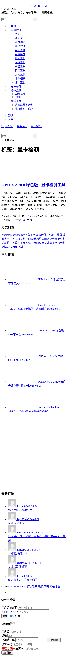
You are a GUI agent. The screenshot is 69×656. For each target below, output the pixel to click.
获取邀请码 (8, 648)
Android (5, 234)
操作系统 (14, 90)
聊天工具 (20, 58)
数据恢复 (52, 238)
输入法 (19, 38)
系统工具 (20, 66)
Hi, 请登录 (7, 126)
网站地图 (54, 586)
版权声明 (43, 586)
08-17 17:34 (24, 564)
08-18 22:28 (37, 536)
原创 (17, 34)
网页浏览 (20, 42)
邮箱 (4, 635)
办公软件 (20, 46)
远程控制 (17, 246)
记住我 (16, 616)
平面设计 (20, 50)
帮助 (10, 115)
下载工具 (30, 234)
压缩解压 (51, 234)
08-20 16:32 (22, 508)
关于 (10, 119)
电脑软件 (14, 30)
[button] (3, 220)
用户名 (5, 631)
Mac (12, 234)
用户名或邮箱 (9, 607)
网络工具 (20, 62)
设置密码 (6, 644)
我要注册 (22, 126)
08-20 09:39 (23, 521)
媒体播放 (20, 54)
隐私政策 (32, 586)
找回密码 (36, 126)
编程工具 (20, 82)
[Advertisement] (34, 452)
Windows (20, 93)
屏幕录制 (20, 74)
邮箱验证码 (8, 639)
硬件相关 (20, 78)
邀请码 (19, 648)
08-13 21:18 (23, 578)
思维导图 (41, 238)
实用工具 (20, 70)
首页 (12, 26)
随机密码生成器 (24, 108)
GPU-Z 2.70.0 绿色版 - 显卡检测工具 (33, 185)
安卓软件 (14, 86)
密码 (15, 611)
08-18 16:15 (24, 551)
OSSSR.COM (39, 5)
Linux (18, 96)
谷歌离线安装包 (24, 104)
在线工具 (14, 100)
